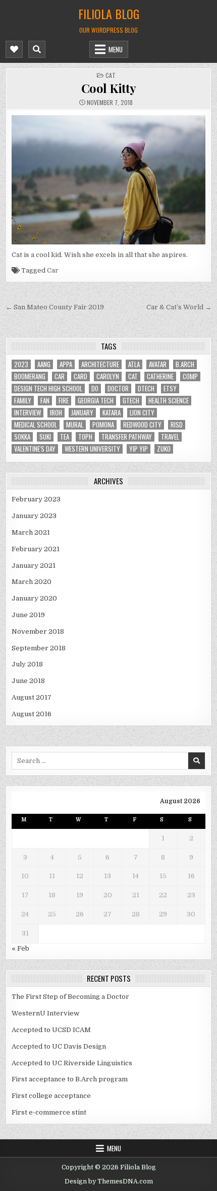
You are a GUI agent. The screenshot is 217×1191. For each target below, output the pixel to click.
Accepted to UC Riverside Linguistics (72, 1063)
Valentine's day (35, 449)
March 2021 (31, 532)
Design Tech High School (48, 388)
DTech (146, 388)
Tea (64, 437)
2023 (21, 364)
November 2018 (38, 631)
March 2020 (31, 581)
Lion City (142, 412)
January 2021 (34, 565)
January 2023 (34, 516)
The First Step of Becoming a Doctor (70, 996)
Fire (64, 400)
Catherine (160, 376)
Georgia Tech (96, 400)
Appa (66, 364)
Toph (85, 437)
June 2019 (28, 615)
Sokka (22, 437)
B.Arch (185, 364)
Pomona (103, 425)
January (82, 412)
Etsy (170, 388)
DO (94, 388)
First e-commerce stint (49, 1112)
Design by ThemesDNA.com (109, 1181)
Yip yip (138, 449)
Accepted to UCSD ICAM (51, 1030)
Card (80, 376)
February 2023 (36, 499)
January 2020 (34, 598)
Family (22, 400)
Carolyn (107, 376)
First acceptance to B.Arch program (70, 1079)
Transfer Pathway (126, 437)
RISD (177, 425)
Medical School (35, 425)
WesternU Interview (45, 1013)
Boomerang (29, 376)
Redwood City (142, 425)
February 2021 (36, 549)
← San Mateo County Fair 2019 (55, 307)
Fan (44, 400)
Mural (74, 425)
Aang (43, 364)
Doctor (118, 388)
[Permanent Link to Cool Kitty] (109, 179)
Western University (92, 449)
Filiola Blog (108, 14)
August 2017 (31, 697)
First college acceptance (51, 1095)
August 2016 (31, 714)
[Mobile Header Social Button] (14, 49)
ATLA (134, 364)
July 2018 (27, 664)
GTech (131, 400)
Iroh (56, 412)
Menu (115, 49)
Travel (170, 437)
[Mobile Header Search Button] (36, 49)
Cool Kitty (108, 88)
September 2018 (39, 648)
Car (53, 270)
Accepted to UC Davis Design (59, 1046)
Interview (27, 412)
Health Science (168, 400)
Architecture (100, 364)
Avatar (158, 364)
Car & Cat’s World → (178, 307)
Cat (110, 75)
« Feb (20, 948)
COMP (190, 376)
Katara (111, 412)
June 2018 (28, 681)
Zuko (164, 449)
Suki (45, 437)
